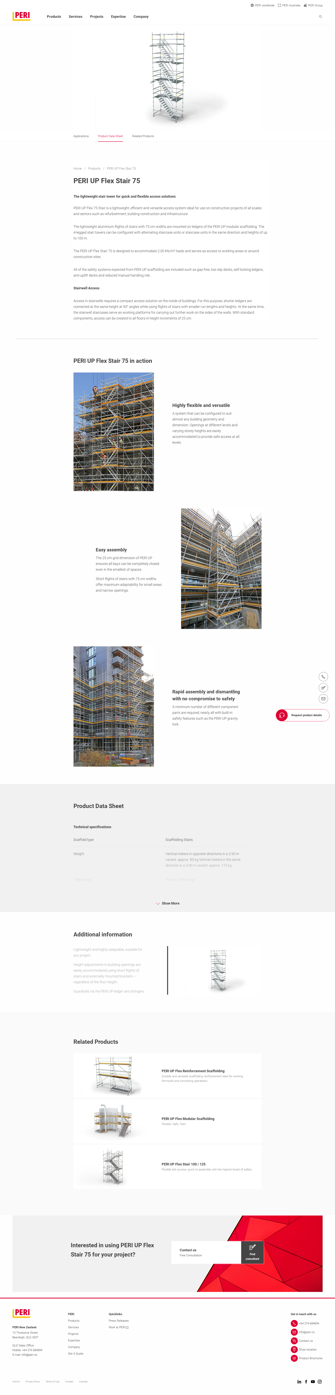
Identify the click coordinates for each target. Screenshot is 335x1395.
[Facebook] (306, 1382)
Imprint (16, 1381)
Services (75, 17)
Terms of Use (52, 1381)
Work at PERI (117, 1327)
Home (77, 168)
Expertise (118, 17)
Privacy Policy (33, 1381)
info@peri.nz (29, 1355)
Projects (96, 17)
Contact (69, 1381)
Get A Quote (75, 1353)
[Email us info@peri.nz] (323, 698)
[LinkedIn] (299, 1382)
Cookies (83, 1381)
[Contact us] (323, 687)
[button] (218, 1252)
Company (141, 17)
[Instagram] (320, 1382)
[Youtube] (313, 1382)
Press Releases (119, 1320)
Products (94, 168)
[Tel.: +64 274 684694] (323, 676)
